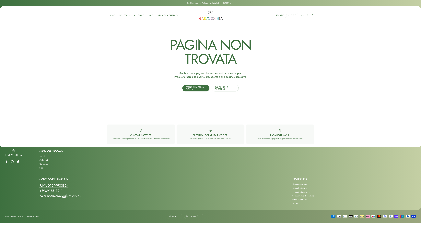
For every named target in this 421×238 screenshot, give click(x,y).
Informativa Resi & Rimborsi (302, 196)
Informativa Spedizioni (300, 192)
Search (42, 156)
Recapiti (294, 203)
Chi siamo (43, 164)
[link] (53, 185)
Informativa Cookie (299, 188)
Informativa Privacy (299, 184)
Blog (41, 168)
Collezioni (43, 160)
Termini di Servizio (299, 199)
